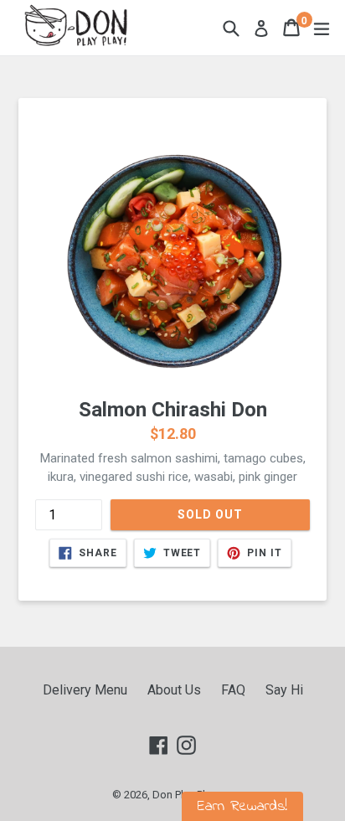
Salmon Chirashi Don (173, 409)
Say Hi (284, 690)
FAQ (233, 690)
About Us (174, 690)
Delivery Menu (85, 690)
